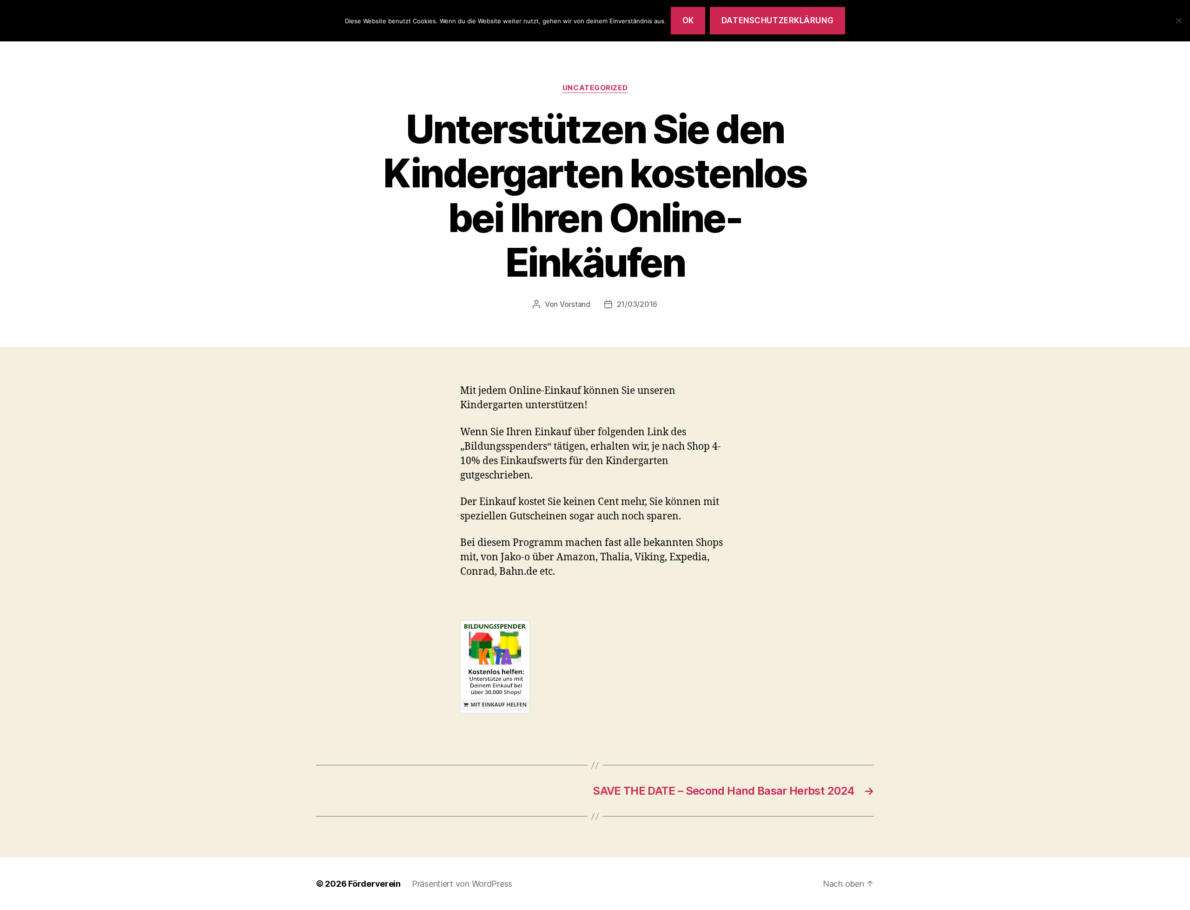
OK (688, 20)
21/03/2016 (637, 304)
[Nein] (1178, 20)
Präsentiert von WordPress (462, 884)
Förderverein (374, 884)
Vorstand (575, 304)
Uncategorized (595, 88)
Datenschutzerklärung (777, 20)
